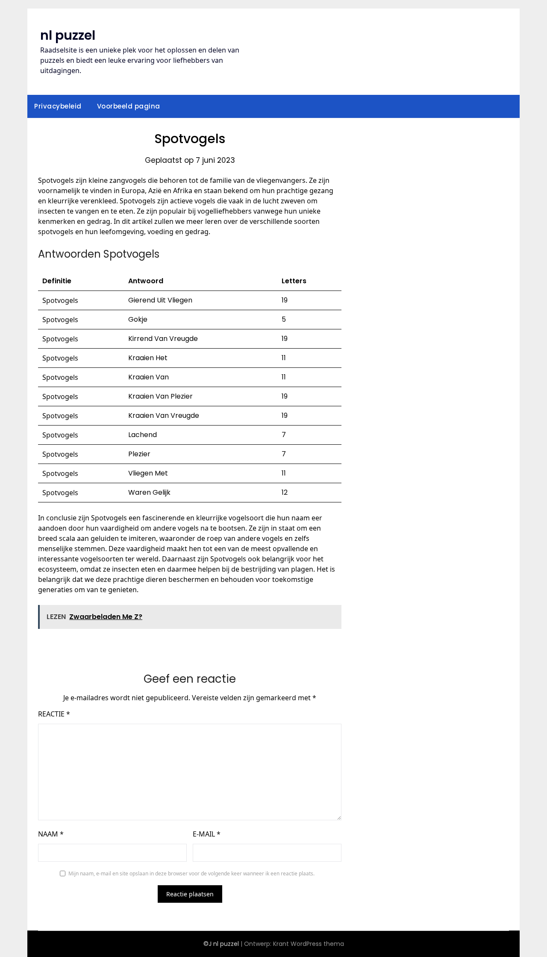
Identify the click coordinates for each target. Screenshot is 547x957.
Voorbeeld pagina (128, 106)
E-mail (207, 834)
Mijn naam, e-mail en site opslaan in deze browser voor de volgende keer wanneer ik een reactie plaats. (191, 873)
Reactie (54, 714)
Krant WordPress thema (308, 943)
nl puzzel (67, 35)
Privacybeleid (58, 106)
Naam (51, 834)
